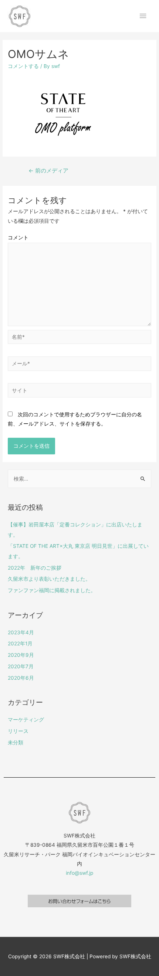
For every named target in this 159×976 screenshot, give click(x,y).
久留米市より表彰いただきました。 (49, 579)
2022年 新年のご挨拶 (34, 568)
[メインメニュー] (143, 16)
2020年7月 (21, 666)
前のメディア (48, 170)
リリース (18, 731)
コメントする (23, 66)
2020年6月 (21, 678)
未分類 (15, 742)
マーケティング (26, 720)
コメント (18, 237)
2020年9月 (21, 655)
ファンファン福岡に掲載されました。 (52, 590)
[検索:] (79, 479)
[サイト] (79, 392)
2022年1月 (20, 643)
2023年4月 (21, 632)
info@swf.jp (79, 873)
